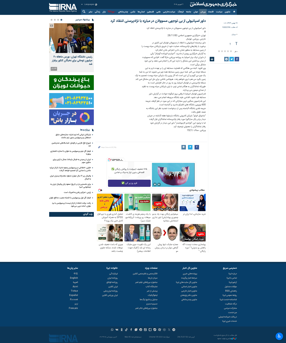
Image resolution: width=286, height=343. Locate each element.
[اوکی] (122, 330)
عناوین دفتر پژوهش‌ (188, 295)
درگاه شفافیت (231, 304)
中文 (76, 274)
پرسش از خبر (152, 291)
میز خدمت (232, 312)
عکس (132, 12)
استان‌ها (141, 12)
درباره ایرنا (233, 274)
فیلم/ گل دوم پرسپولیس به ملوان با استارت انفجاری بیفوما (70, 153)
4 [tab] (51, 20)
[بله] (155, 330)
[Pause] (155, 184)
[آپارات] (160, 330)
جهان (195, 12)
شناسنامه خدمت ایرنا (228, 299)
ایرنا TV (111, 12)
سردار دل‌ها (152, 278)
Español (73, 295)
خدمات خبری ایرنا (229, 321)
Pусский (74, 299)
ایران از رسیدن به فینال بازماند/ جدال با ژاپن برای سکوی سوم (72, 161)
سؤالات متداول (231, 287)
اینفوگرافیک (152, 295)
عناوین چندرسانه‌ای (189, 299)
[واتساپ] (112, 330)
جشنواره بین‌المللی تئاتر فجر (146, 308)
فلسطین (150, 12)
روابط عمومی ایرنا (230, 295)
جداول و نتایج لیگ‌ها (148, 299)
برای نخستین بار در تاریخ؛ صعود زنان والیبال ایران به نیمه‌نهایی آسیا (70, 186)
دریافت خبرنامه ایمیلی (227, 317)
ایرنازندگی (113, 274)
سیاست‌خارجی (169, 12)
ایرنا (213, 4)
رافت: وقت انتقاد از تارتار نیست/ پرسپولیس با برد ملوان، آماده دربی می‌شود (71, 205)
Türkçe (74, 291)
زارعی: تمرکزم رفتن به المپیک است (77, 192)
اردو (76, 304)
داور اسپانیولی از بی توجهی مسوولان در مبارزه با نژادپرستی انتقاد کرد (158, 21)
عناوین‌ (227, 12)
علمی (158, 12)
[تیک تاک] (126, 330)
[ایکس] (169, 330)
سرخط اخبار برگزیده (189, 278)
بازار (104, 12)
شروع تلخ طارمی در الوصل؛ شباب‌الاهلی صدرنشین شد (71, 144)
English (74, 278)
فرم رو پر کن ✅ (129, 183)
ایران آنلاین (113, 287)
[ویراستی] (136, 330)
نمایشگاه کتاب (151, 287)
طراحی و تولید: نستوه (224, 338)
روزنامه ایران (112, 278)
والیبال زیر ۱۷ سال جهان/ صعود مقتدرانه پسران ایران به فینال (70, 177)
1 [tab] (61, 20)
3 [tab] (55, 20)
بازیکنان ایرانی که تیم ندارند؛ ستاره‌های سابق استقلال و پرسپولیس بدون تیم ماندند (73, 136)
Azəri (75, 287)
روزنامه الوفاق (112, 282)
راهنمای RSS (231, 291)
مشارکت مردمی (230, 308)
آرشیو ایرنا (233, 282)
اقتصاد (211, 12)
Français (73, 308)
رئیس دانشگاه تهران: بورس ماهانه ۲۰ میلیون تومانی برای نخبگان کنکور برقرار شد (72, 60)
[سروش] (141, 330)
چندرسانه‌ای (123, 12)
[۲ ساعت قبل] (71, 38)
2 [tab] (58, 20)
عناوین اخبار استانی (189, 287)
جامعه (188, 12)
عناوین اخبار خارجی (189, 291)
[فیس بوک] (131, 330)
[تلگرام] (174, 330)
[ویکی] (117, 330)
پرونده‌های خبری (190, 274)
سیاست (219, 12)
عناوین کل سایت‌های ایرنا (186, 282)
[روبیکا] (164, 330)
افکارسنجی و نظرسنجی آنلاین (145, 274)
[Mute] (159, 184)
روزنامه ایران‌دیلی (110, 291)
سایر (90, 12)
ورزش (203, 12)
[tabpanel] (71, 47)
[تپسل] (109, 159)
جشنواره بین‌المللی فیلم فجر (146, 282)
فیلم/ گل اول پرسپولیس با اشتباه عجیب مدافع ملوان (70, 197)
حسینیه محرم (151, 304)
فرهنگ (181, 12)
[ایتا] (145, 330)
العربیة (75, 282)
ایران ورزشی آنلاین (110, 295)
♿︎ (279, 336)
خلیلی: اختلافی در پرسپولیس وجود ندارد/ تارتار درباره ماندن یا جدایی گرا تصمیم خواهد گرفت (70, 169)
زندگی (97, 12)
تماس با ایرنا (232, 278)
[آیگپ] (150, 330)
